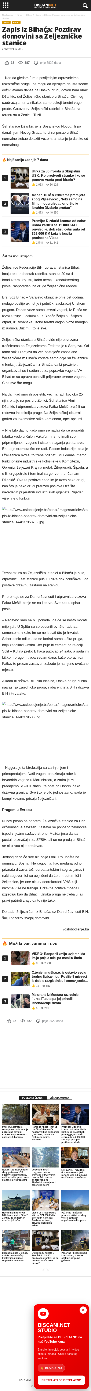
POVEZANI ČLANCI (32, 1097)
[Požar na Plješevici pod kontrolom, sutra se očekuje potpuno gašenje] (75, 1240)
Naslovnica (7, 14)
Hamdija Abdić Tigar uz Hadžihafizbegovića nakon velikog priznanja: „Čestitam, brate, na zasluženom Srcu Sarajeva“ (45, 1133)
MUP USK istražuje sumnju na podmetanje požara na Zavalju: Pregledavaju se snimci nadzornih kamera (15, 1131)
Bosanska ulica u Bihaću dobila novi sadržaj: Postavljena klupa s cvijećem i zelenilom (15, 1256)
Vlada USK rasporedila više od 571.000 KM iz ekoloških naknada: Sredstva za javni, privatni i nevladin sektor (44, 1219)
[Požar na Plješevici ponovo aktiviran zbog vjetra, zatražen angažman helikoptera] (75, 1200)
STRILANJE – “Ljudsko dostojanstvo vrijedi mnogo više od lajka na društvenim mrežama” (74, 1173)
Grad (19, 14)
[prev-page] (43, 1270)
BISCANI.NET (26, 1379)
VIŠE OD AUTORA (59, 1097)
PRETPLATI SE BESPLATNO (61, 1380)
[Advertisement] (45, 1057)
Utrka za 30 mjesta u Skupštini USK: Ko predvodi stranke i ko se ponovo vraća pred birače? (45, 1258)
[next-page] (48, 1270)
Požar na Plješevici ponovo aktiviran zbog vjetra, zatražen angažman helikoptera (73, 1216)
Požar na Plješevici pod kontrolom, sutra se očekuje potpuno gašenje (74, 1256)
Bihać (29, 14)
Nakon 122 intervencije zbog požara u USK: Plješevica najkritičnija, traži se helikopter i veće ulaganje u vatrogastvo (15, 1174)
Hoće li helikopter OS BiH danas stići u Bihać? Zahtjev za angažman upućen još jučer (15, 1216)
